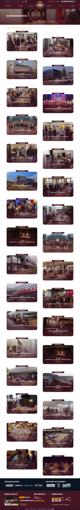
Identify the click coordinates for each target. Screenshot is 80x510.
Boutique (51, 1)
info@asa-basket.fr (38, 498)
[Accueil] (40, 6)
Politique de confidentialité (41, 509)
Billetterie (58, 1)
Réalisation (49, 509)
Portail (22, 1)
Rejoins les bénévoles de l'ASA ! (27, 500)
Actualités (20, 5)
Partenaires (61, 5)
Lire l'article (22, 48)
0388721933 (36, 497)
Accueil (8, 28)
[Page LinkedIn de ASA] (70, 1)
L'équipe (31, 5)
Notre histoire (8, 5)
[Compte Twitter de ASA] (68, 1)
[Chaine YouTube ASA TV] (66, 1)
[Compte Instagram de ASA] (64, 1)
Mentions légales (33, 509)
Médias (72, 5)
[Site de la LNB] (26, 1)
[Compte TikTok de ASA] (72, 1)
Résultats (49, 5)
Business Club (21, 28)
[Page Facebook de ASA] (62, 1)
